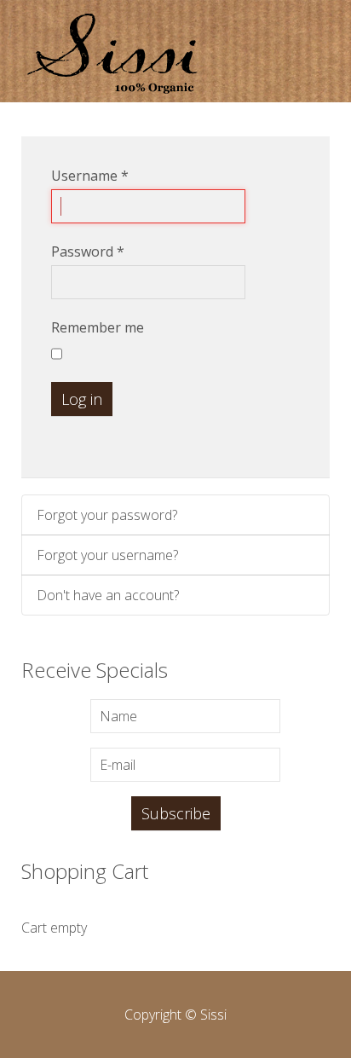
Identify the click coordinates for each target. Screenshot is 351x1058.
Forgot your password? (107, 515)
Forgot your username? (107, 555)
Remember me (97, 327)
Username (90, 175)
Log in (81, 399)
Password (87, 251)
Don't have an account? (108, 595)
